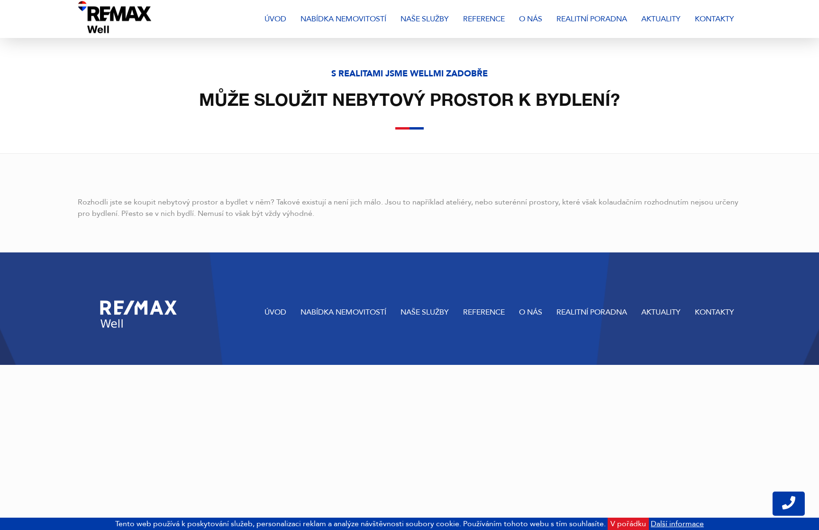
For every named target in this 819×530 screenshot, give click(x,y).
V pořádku (628, 524)
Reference (484, 19)
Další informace (677, 524)
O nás (530, 19)
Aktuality (661, 19)
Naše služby (424, 19)
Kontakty (714, 19)
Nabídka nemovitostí (343, 19)
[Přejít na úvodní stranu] (140, 19)
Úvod (275, 19)
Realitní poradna (591, 19)
